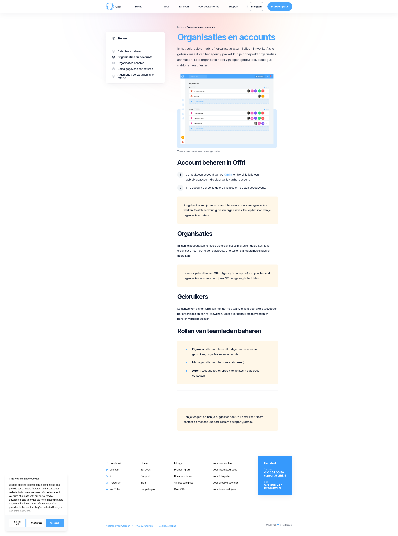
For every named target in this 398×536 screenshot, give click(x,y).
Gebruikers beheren (130, 51)
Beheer (123, 38)
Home (138, 6)
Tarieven (184, 6)
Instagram (115, 482)
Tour (166, 6)
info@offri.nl (272, 487)
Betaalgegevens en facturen (135, 68)
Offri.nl (228, 174)
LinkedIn (114, 469)
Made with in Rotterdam (279, 525)
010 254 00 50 (274, 472)
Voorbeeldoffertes (208, 6)
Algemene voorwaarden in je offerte (135, 76)
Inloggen (256, 6)
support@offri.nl (242, 421)
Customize (36, 523)
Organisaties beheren (131, 63)
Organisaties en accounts (135, 57)
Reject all (17, 522)
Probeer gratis (280, 6)
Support (233, 6)
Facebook (115, 463)
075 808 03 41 (274, 484)
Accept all (55, 523)
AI (153, 6)
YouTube (115, 489)
